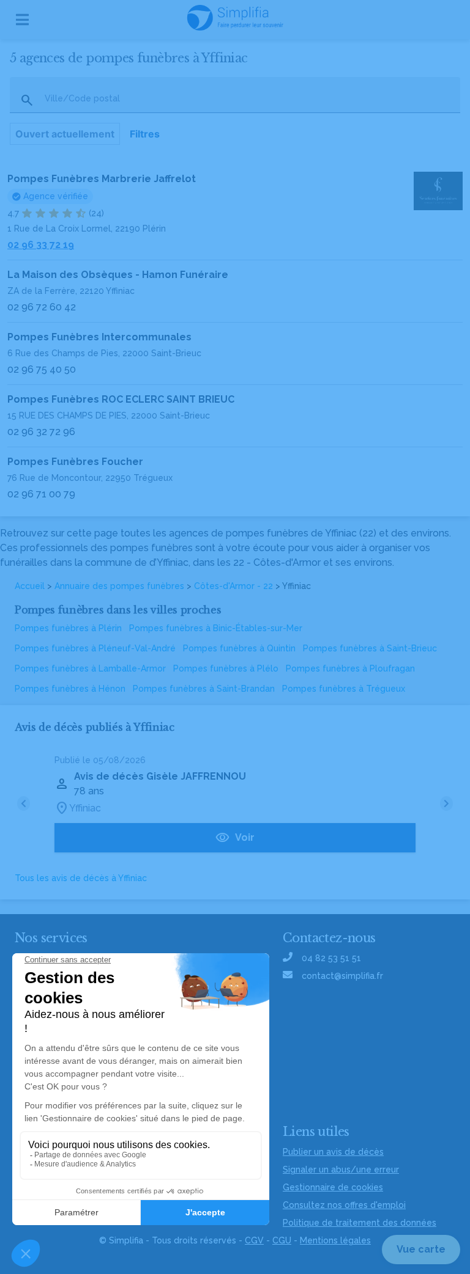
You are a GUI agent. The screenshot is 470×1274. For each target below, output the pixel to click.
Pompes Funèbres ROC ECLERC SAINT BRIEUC (120, 399)
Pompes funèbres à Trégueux (343, 689)
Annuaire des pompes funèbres (119, 586)
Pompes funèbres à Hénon (70, 689)
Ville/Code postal (82, 98)
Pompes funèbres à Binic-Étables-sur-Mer (215, 628)
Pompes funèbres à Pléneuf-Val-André (95, 648)
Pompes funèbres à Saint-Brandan (204, 689)
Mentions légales (335, 1240)
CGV (254, 1240)
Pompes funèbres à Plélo (225, 668)
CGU (281, 1240)
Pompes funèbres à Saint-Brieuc (370, 648)
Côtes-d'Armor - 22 (233, 586)
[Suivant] (446, 803)
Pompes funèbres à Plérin (68, 628)
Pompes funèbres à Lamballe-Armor (90, 668)
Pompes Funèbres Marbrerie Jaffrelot (101, 179)
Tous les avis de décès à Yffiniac (81, 878)
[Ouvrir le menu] (22, 19)
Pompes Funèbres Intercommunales (99, 337)
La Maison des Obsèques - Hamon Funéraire (117, 274)
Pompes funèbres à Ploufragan (350, 668)
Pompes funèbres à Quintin (239, 648)
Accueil (30, 586)
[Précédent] (23, 803)
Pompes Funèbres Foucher (75, 461)
